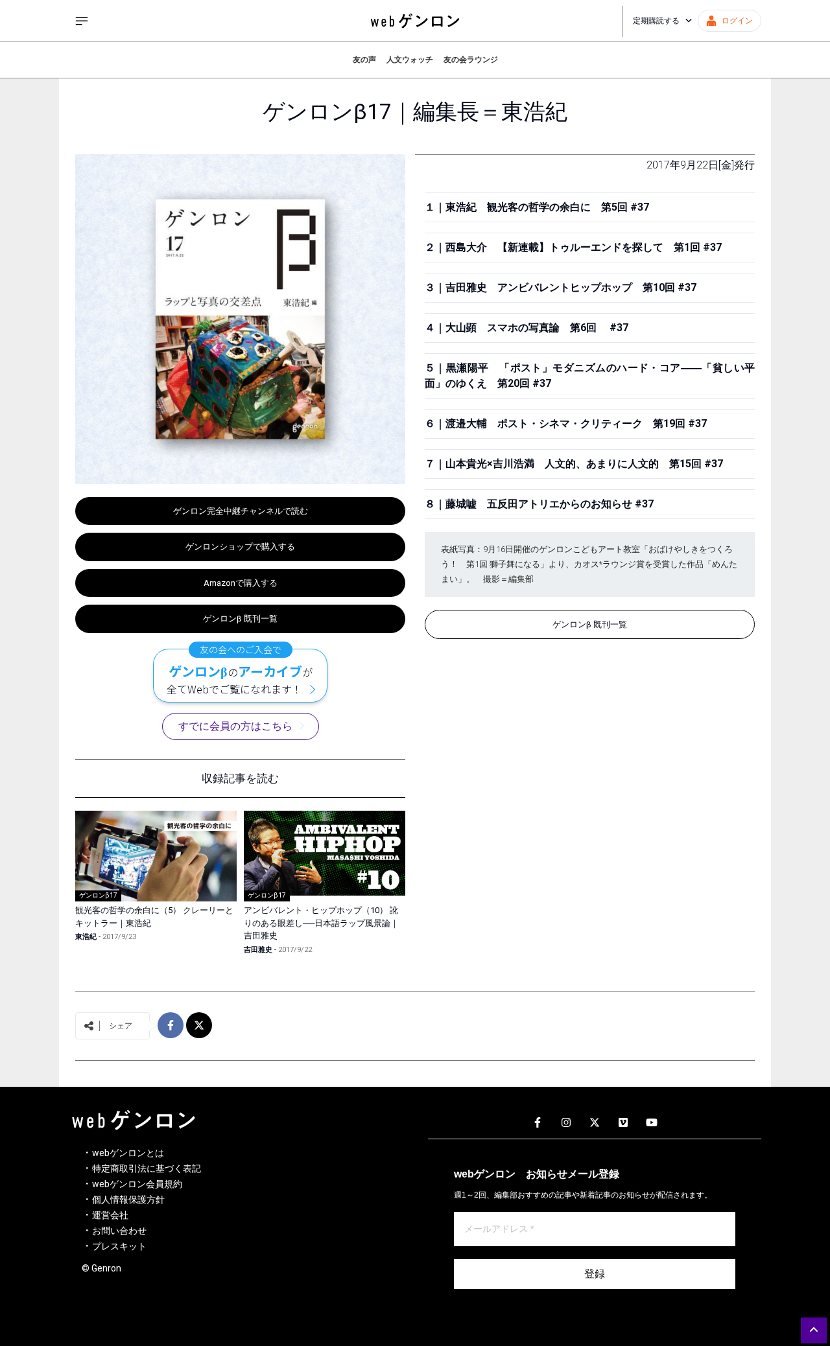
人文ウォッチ (409, 59)
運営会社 (110, 1215)
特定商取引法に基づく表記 (146, 1168)
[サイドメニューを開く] (82, 21)
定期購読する (656, 20)
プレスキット (119, 1246)
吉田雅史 (258, 950)
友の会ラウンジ (471, 59)
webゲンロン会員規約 (137, 1184)
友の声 (364, 59)
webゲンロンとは (128, 1153)
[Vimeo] (623, 1123)
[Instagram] (566, 1123)
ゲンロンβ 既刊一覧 (240, 618)
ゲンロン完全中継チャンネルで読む (240, 511)
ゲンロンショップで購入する (240, 546)
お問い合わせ (119, 1230)
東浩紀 (86, 937)
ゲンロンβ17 (98, 895)
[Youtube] (651, 1123)
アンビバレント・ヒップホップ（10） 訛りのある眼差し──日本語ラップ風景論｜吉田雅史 (321, 922)
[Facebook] (537, 1123)
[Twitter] (594, 1123)
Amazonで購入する (241, 583)
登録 (594, 1273)
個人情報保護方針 (128, 1199)
